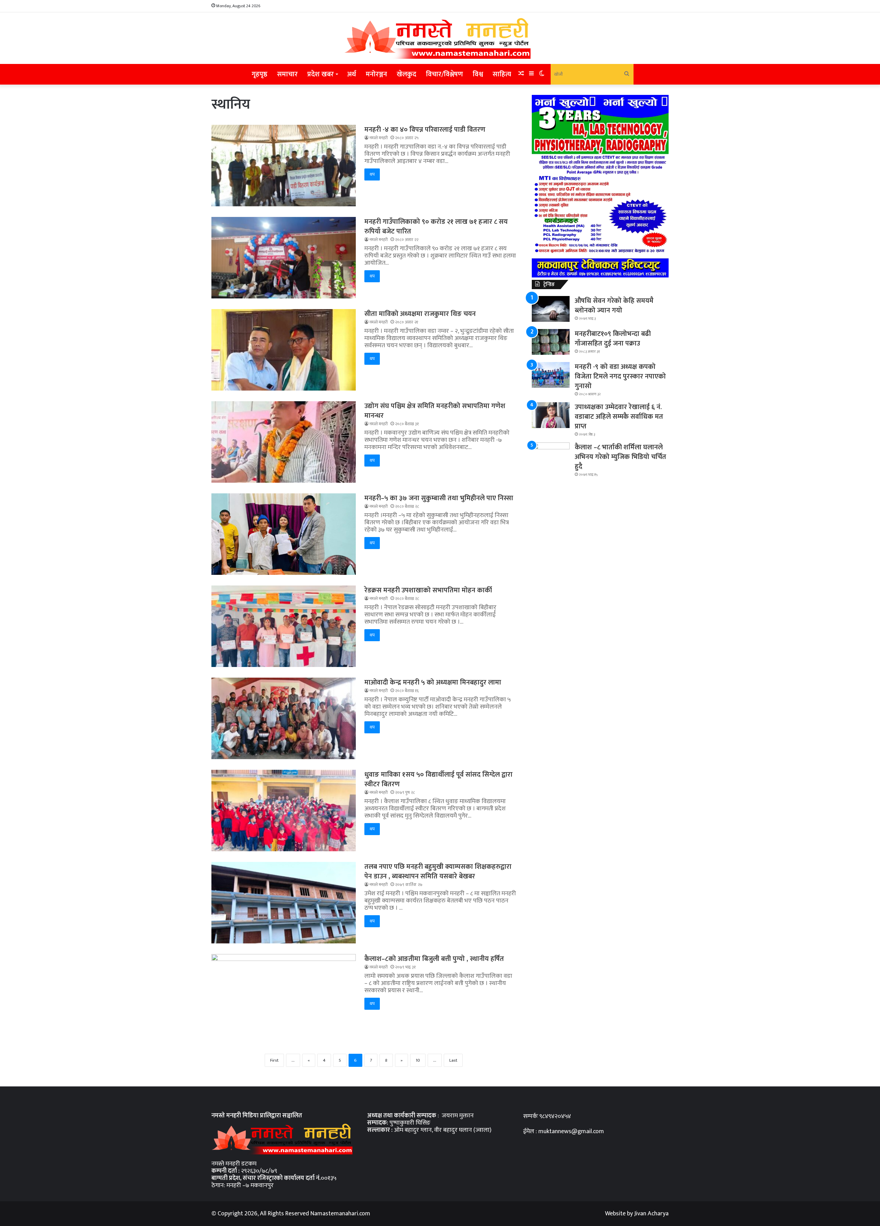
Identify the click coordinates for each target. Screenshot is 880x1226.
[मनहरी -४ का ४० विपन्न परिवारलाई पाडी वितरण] (283, 167)
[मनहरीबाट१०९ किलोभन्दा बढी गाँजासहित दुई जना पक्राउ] (551, 343)
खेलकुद (406, 74)
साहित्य (502, 74)
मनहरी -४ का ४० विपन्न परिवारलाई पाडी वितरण (424, 129)
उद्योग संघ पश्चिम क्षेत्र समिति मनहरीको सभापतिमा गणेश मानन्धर (434, 411)
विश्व (478, 74)
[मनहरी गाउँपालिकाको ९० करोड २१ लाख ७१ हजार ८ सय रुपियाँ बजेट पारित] (283, 259)
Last (453, 1060)
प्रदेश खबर (320, 74)
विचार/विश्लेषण (444, 74)
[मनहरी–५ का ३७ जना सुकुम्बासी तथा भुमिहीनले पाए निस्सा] (283, 535)
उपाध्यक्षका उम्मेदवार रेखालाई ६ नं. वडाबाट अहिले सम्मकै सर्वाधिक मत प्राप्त (619, 416)
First (274, 1060)
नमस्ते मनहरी (379, 137)
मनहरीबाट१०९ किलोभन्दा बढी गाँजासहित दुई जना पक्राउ (613, 338)
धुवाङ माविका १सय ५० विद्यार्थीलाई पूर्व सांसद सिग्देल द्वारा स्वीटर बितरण (438, 779)
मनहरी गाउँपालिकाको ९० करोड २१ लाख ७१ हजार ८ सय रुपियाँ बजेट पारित (436, 226)
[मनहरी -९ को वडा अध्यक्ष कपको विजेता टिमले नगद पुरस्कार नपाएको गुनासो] (551, 376)
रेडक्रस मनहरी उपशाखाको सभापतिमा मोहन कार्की (428, 590)
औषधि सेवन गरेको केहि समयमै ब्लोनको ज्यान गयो (614, 305)
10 (418, 1060)
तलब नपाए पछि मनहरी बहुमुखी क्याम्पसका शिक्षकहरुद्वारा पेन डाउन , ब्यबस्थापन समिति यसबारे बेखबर (438, 871)
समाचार (287, 74)
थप (372, 174)
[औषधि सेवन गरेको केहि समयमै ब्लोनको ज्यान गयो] (551, 310)
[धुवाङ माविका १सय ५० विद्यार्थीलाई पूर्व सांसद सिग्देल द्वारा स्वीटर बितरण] (283, 812)
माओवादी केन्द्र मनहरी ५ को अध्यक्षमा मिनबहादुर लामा (432, 682)
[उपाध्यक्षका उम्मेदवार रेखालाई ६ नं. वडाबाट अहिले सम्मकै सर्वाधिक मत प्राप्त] (551, 416)
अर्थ (351, 74)
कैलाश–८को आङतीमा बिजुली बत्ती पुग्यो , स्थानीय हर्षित (434, 959)
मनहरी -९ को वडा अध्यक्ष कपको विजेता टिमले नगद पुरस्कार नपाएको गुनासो (620, 376)
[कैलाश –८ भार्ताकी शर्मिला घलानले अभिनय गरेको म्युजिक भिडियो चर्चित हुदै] (551, 455)
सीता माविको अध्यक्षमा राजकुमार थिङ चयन (420, 314)
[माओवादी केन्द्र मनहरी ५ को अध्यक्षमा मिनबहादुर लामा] (283, 720)
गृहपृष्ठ (259, 74)
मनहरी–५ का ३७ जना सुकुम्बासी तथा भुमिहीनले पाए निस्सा (438, 498)
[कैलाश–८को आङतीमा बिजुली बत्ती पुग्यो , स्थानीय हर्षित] (283, 995)
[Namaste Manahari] (440, 38)
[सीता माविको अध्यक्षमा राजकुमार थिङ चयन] (283, 351)
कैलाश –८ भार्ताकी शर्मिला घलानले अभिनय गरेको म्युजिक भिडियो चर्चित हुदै (620, 456)
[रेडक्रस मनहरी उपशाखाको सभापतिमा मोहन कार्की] (283, 627)
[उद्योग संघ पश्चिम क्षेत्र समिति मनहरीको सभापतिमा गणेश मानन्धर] (283, 443)
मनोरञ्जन (376, 74)
